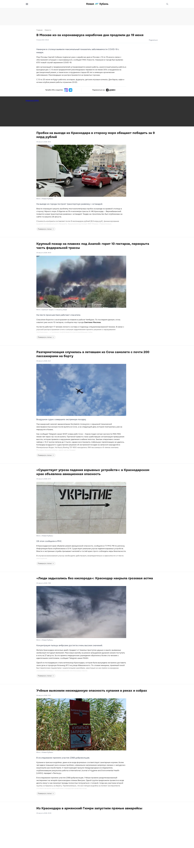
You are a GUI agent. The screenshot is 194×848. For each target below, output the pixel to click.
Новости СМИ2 (32, 100)
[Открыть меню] (27, 4)
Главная (39, 30)
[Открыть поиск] (167, 4)
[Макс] (66, 90)
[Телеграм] (70, 90)
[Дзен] (110, 90)
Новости (48, 30)
